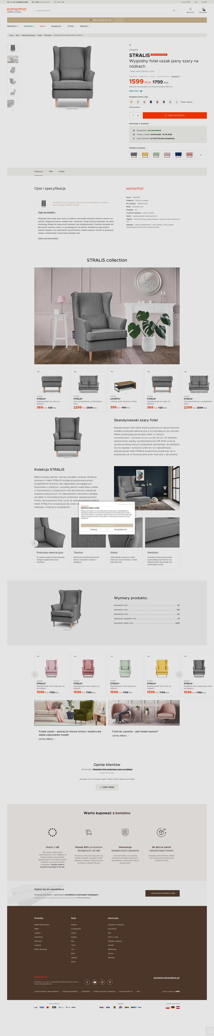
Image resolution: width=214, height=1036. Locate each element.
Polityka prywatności (125, 504)
